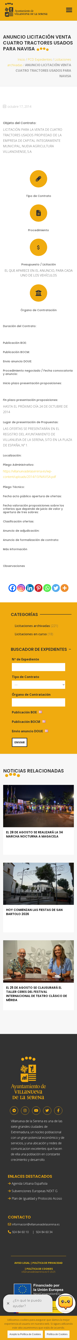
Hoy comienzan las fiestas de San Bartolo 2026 (34, 912)
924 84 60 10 (20, 1232)
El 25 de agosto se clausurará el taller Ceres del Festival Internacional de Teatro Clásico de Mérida (36, 994)
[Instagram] (21, 588)
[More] (65, 588)
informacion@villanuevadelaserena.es (36, 1224)
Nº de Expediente (25, 659)
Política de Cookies (57, 1334)
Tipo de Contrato (25, 677)
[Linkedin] (30, 588)
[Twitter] (56, 588)
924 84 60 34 (44, 1232)
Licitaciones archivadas (32, 626)
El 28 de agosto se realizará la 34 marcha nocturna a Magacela (34, 834)
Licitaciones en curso (31, 634)
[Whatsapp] (47, 588)
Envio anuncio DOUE (27, 731)
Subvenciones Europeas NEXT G (34, 1191)
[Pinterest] (38, 588)
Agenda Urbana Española (29, 1183)
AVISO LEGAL (22, 1263)
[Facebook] (12, 588)
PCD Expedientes (40, 59)
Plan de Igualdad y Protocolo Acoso (37, 1198)
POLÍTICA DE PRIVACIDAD (47, 1263)
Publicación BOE (24, 712)
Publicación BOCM (26, 722)
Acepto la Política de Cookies (25, 1334)
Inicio (21, 59)
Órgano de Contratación (31, 694)
